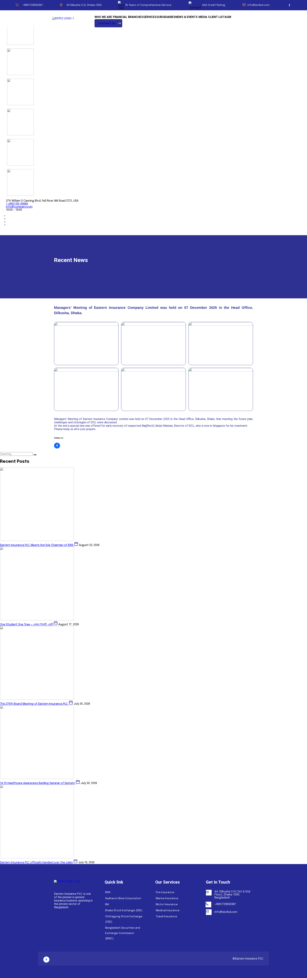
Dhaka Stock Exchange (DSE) (123, 910)
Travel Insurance (166, 916)
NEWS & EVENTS (186, 17)
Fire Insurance (165, 892)
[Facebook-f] (289, 5)
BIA (107, 904)
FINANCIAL (120, 17)
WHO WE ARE (103, 17)
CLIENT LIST (216, 17)
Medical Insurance (167, 910)
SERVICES (149, 17)
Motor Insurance (167, 904)
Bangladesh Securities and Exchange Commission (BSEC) (122, 933)
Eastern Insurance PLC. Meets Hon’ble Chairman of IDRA (37, 545)
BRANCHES (135, 17)
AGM (228, 17)
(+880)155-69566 (17, 203)
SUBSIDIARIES (165, 17)
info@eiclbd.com (258, 5)
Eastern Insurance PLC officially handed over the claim (36, 862)
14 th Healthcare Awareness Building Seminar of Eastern (38, 783)
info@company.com (19, 206)
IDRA (108, 892)
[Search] (35, 454)
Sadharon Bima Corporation (123, 898)
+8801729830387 (225, 904)
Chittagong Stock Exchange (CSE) (123, 919)
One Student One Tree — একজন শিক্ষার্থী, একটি (26, 624)
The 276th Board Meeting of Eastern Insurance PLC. (34, 703)
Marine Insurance (167, 898)
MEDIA (202, 17)
